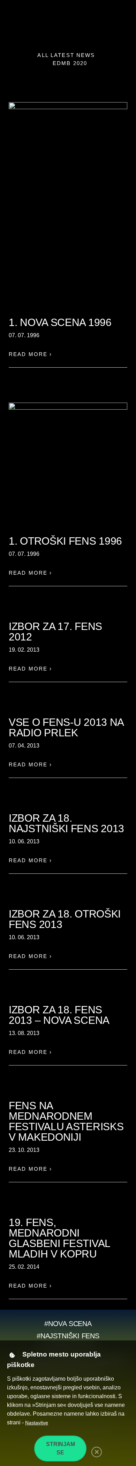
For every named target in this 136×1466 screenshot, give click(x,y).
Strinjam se (60, 1448)
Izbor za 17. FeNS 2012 (55, 632)
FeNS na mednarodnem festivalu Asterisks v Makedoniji (66, 1121)
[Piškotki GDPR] (12, 1355)
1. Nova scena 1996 (60, 322)
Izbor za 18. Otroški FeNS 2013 (65, 919)
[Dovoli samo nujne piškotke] (96, 1452)
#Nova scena (68, 1323)
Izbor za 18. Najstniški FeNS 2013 (66, 823)
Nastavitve (36, 1422)
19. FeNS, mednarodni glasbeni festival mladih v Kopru (59, 1238)
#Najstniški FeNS (68, 1335)
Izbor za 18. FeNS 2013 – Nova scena (59, 1015)
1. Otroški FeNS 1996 (65, 541)
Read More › (30, 354)
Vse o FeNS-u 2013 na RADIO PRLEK (66, 727)
